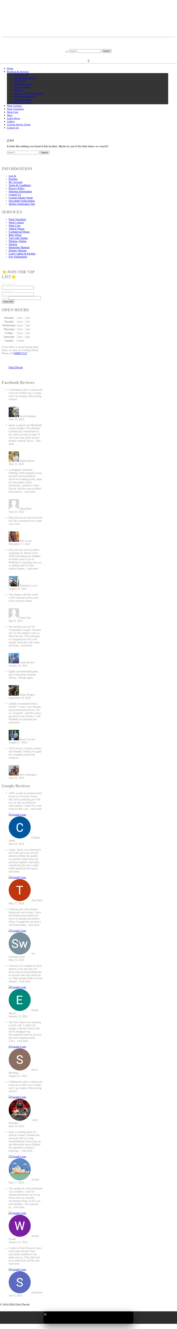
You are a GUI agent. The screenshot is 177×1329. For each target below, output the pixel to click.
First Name (8, 284)
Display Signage (22, 99)
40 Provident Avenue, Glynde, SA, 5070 (88, 44)
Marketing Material (24, 96)
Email (5, 297)
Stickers (18, 90)
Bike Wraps (20, 81)
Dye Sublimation (23, 102)
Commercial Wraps (24, 77)
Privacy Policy (17, 188)
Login (84, 55)
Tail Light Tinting (23, 84)
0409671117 (20, 353)
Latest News (13, 118)
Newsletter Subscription (22, 200)
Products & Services (18, 71)
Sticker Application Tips (22, 203)
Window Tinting (22, 87)
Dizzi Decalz (16, 367)
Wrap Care (12, 112)
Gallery (11, 121)
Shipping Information (20, 191)
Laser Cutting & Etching (22, 253)
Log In (12, 175)
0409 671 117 (88, 47)
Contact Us (13, 127)
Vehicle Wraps (21, 74)
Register (93, 55)
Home (10, 68)
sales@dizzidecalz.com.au (88, 41)
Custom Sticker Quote (19, 124)
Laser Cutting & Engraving (28, 93)
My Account (15, 182)
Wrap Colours (14, 105)
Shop (9, 115)
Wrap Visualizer (15, 109)
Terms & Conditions (20, 185)
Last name (7, 290)
